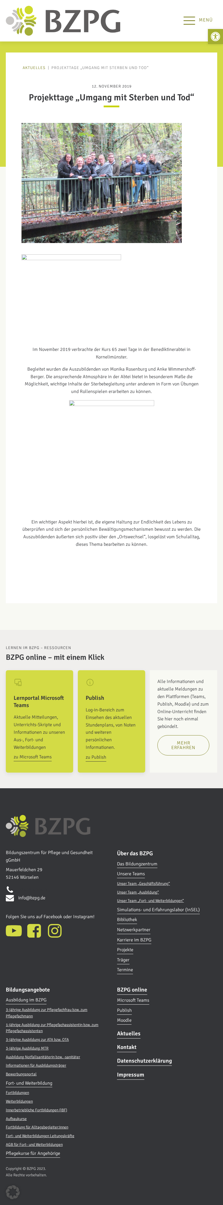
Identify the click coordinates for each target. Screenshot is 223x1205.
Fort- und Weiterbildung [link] (29, 1083)
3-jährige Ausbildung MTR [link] (27, 1048)
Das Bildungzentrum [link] (137, 864)
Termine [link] (125, 970)
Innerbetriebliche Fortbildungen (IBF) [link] (36, 1110)
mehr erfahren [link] (183, 745)
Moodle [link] (124, 1020)
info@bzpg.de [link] (31, 898)
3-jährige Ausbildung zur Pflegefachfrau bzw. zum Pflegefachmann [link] (46, 1013)
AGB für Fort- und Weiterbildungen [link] (34, 1144)
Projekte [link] (125, 950)
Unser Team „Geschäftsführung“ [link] (143, 883)
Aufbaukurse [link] (16, 1118)
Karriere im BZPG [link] (134, 940)
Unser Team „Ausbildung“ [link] (138, 892)
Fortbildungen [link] (17, 1092)
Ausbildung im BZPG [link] (26, 1000)
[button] (13, 1192)
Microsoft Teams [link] (133, 1000)
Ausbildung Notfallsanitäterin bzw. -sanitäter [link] (43, 1056)
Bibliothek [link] (127, 920)
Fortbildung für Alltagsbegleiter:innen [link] (37, 1127)
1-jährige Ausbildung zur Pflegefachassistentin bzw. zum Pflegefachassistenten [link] (52, 1028)
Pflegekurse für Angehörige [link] (33, 1153)
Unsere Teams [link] (131, 874)
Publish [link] (124, 1010)
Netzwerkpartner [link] (133, 930)
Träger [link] (123, 960)
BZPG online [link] (132, 989)
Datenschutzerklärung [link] (144, 1060)
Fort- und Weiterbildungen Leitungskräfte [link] (40, 1135)
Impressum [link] (130, 1074)
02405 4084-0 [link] (32, 890)
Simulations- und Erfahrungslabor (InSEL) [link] (158, 910)
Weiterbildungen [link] (19, 1101)
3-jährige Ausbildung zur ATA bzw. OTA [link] (37, 1039)
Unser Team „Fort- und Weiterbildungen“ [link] (150, 900)
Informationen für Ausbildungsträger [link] (36, 1065)
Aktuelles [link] (34, 67)
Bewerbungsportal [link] (21, 1074)
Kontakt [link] (126, 1047)
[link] (215, 36)
